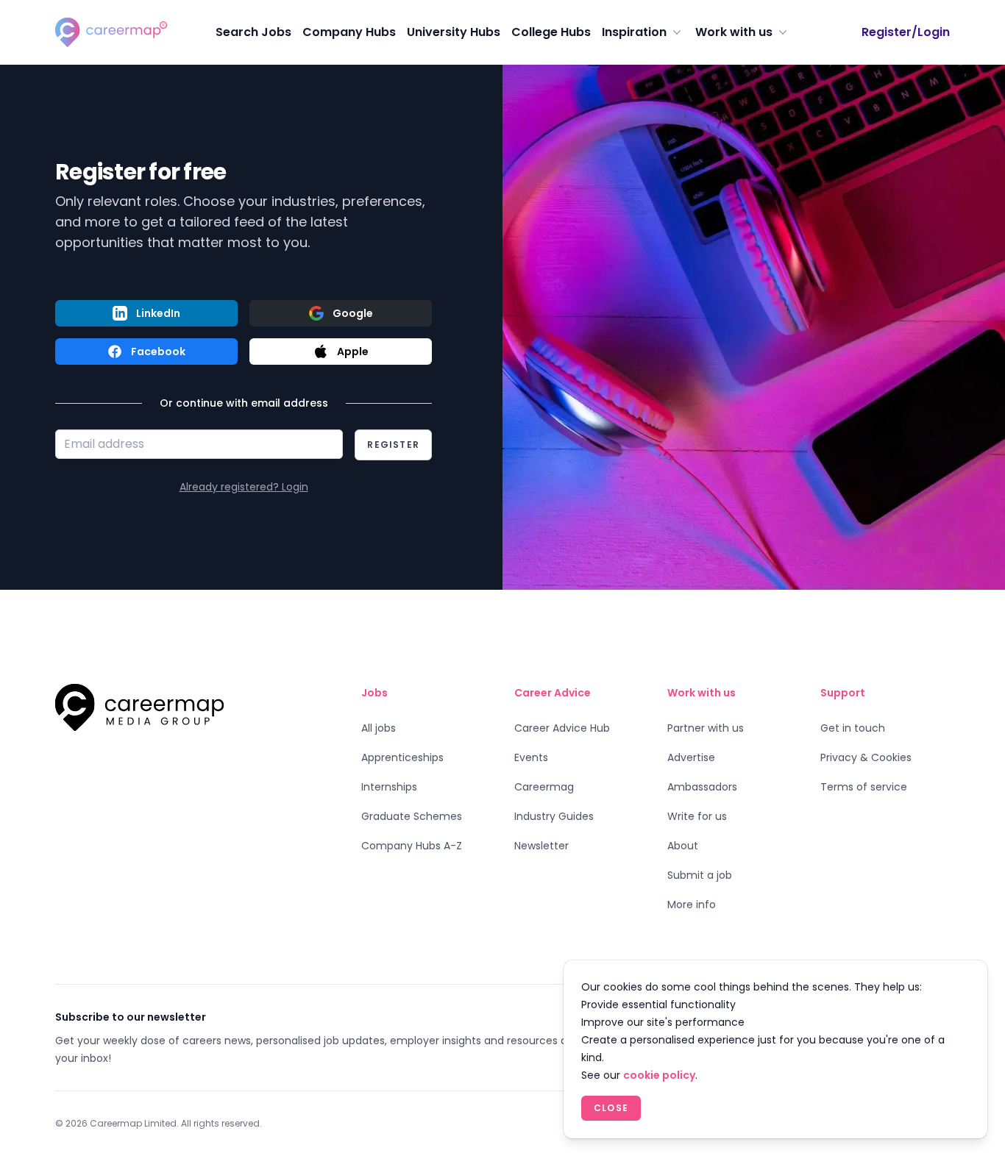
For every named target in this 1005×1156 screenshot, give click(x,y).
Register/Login (906, 32)
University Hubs (453, 32)
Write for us (697, 816)
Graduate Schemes (411, 816)
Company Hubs (349, 32)
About (682, 845)
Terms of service (863, 786)
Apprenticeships (402, 757)
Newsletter (541, 845)
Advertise (691, 757)
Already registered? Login (244, 486)
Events (531, 757)
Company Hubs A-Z (411, 845)
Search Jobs (253, 32)
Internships (389, 786)
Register (393, 444)
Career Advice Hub (562, 728)
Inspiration (634, 32)
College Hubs (551, 32)
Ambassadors (702, 786)
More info (691, 904)
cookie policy (659, 1075)
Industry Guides (554, 816)
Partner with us (705, 728)
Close (611, 1108)
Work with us (734, 32)
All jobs (378, 728)
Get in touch (852, 728)
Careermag (544, 786)
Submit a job (699, 875)
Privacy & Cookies (866, 757)
